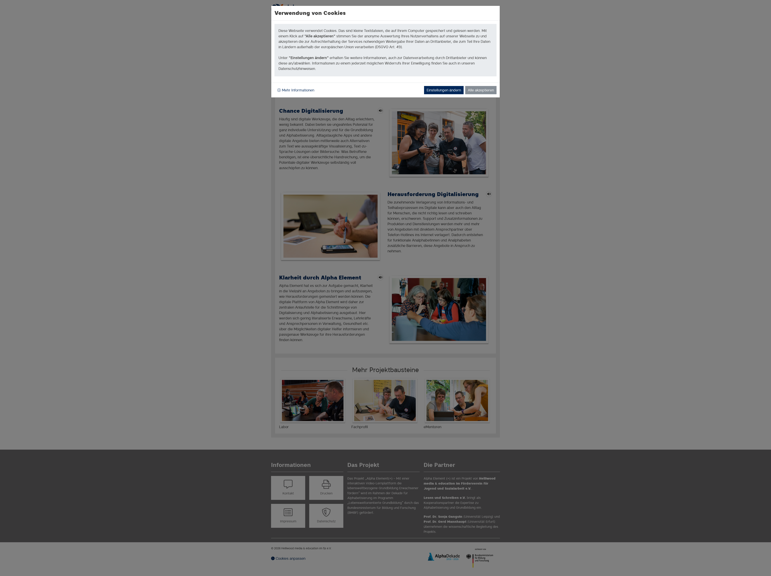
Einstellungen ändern (444, 90)
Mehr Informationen (297, 90)
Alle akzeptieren (481, 90)
